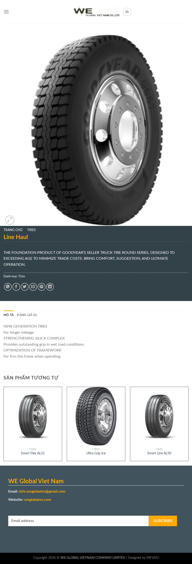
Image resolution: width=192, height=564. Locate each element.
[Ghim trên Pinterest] (41, 287)
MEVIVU (153, 558)
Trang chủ (13, 230)
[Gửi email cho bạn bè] (33, 287)
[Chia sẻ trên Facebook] (16, 287)
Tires (31, 230)
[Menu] (6, 11)
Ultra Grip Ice (96, 453)
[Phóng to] (9, 220)
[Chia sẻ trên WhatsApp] (8, 287)
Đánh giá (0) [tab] (27, 315)
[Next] (188, 425)
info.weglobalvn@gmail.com (42, 491)
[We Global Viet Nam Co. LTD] (96, 12)
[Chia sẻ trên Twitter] (25, 287)
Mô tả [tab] (9, 315)
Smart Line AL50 (159, 453)
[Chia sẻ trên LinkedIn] (50, 287)
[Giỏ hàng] (127, 11)
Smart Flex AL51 (33, 453)
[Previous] (3, 425)
